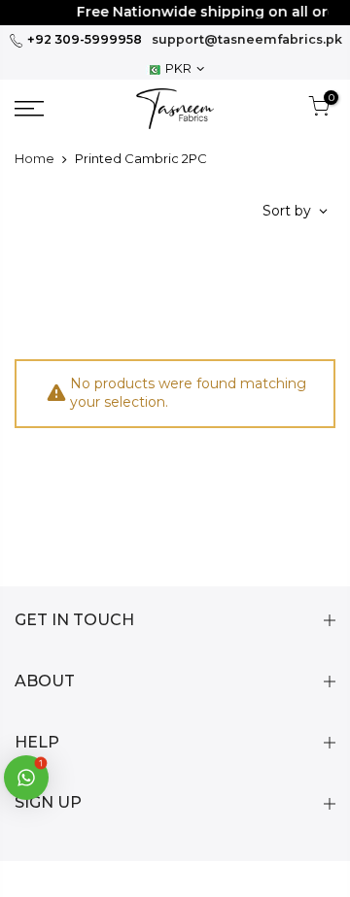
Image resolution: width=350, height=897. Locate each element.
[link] (49, 108)
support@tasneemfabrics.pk (247, 39)
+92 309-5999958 (83, 39)
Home (34, 158)
